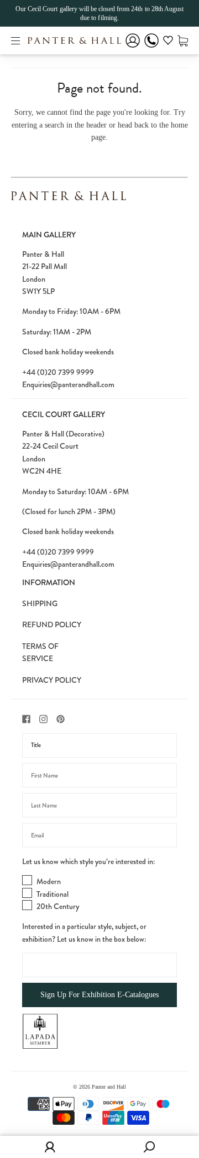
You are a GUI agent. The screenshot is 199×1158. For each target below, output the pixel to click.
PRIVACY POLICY (51, 679)
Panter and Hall (109, 1087)
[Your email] (99, 835)
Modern (48, 881)
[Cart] (182, 40)
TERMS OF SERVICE (40, 652)
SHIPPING (39, 603)
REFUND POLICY (51, 624)
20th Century (57, 906)
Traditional (52, 894)
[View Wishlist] (168, 42)
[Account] (132, 48)
